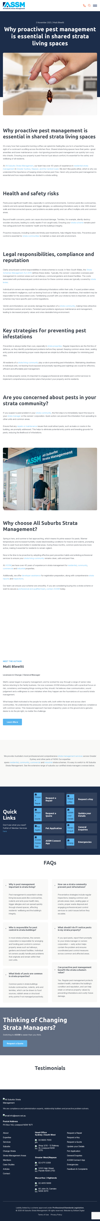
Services (7, 1142)
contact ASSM (53, 589)
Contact (6, 1173)
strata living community (28, 362)
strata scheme (77, 222)
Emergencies (72, 1164)
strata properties (55, 346)
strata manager (14, 416)
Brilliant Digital (78, 1210)
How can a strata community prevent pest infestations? (72, 885)
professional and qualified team (31, 589)
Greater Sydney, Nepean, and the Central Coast (38, 169)
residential (72, 565)
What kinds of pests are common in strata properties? (25, 974)
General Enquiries (74, 1155)
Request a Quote (74, 1142)
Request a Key (73, 1137)
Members (7, 1160)
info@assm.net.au (18, 1115)
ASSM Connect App (76, 1160)
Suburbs (6, 1146)
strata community (67, 306)
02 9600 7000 (44, 1140)
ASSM (8, 565)
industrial (21, 568)
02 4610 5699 (44, 1183)
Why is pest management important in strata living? (22, 885)
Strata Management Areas (14, 1155)
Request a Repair (74, 1133)
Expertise (7, 1137)
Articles (6, 1169)
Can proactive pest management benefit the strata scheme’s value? (74, 970)
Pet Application (73, 1151)
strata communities (31, 236)
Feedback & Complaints (77, 1169)
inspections (18, 578)
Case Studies (9, 1164)
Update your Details (75, 1146)
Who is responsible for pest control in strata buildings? (23, 928)
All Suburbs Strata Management (19, 166)
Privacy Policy (56, 1215)
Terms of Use (43, 1215)
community (82, 565)
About (5, 1133)
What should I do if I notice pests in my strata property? (74, 928)
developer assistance (31, 575)
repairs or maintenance (27, 426)
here (5, 831)
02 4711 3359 (44, 1162)
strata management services (70, 756)
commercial (8, 568)
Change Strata (9, 1151)
